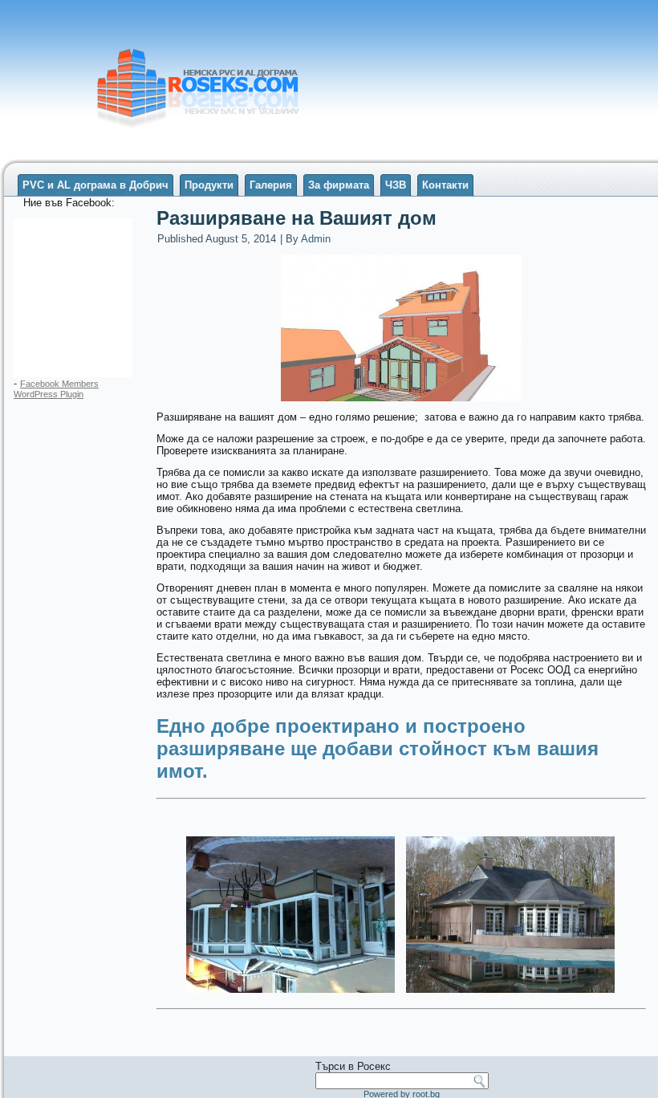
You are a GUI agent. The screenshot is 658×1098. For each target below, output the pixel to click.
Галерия (271, 185)
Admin (316, 239)
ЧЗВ (395, 185)
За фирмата (338, 185)
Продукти (209, 185)
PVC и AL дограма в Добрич (95, 185)
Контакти (445, 185)
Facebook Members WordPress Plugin (56, 389)
